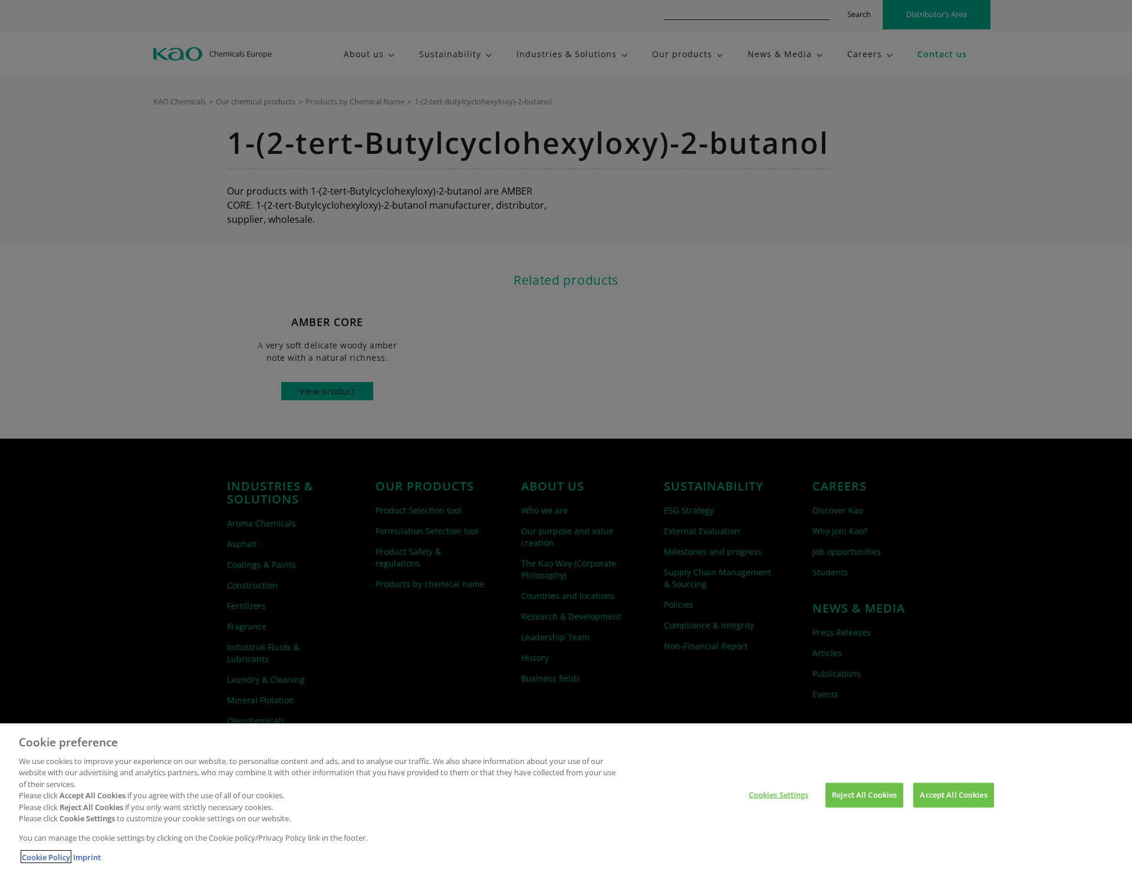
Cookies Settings (779, 794)
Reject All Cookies (864, 794)
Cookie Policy (46, 856)
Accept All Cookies (953, 794)
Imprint (87, 856)
